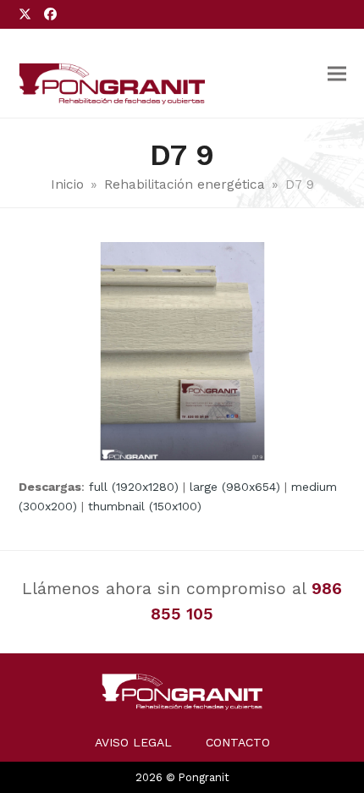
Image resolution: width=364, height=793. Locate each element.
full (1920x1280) (134, 486)
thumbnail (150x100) (144, 506)
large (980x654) (235, 486)
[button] (337, 73)
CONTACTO (238, 742)
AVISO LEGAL (133, 742)
